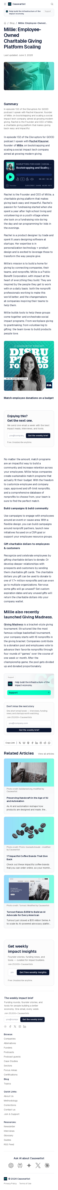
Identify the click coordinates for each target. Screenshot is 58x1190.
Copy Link (10, 743)
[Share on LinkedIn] (36, 743)
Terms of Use (25, 1183)
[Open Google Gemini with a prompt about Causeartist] (29, 1165)
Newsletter (9, 1126)
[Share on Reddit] (45, 743)
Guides (7, 1139)
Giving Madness (13, 624)
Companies (10, 1038)
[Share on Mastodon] (28, 743)
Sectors (8, 1065)
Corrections (10, 1105)
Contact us (9, 1109)
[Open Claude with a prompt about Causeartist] (47, 1165)
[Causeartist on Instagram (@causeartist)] (20, 1026)
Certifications (11, 1074)
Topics (7, 1083)
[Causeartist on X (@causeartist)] (15, 1026)
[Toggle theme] (5, 1026)
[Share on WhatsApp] (49, 743)
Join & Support (11, 1114)
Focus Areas (10, 1070)
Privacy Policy (10, 1183)
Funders (8, 1047)
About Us (9, 1096)
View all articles (46, 753)
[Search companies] (52, 4)
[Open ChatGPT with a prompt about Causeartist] (11, 1165)
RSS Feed (9, 1144)
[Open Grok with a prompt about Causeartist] (38, 1165)
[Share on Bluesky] (24, 743)
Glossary (8, 1135)
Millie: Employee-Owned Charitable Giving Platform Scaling (32, 23)
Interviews (9, 1131)
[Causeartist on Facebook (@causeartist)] (10, 1026)
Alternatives (10, 1043)
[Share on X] (20, 743)
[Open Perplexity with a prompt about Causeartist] (20, 1165)
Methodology (11, 1100)
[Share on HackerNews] (41, 743)
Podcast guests (12, 1056)
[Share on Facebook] (32, 743)
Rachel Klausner (39, 141)
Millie (20, 145)
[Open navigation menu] (5, 4)
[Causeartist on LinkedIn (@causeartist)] (24, 1026)
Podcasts (9, 1052)
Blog (12, 23)
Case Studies (11, 1061)
